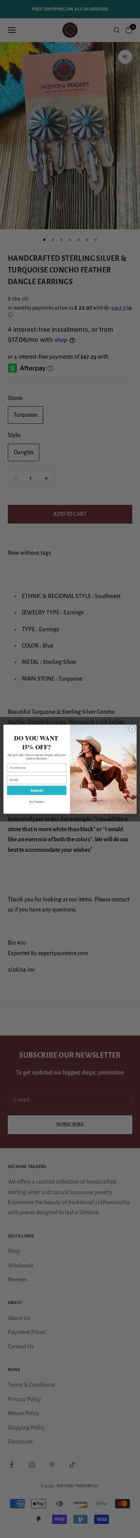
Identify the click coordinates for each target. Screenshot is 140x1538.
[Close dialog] (132, 729)
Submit (36, 790)
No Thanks (37, 802)
